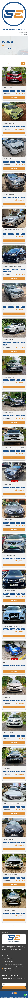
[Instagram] (15, 993)
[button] (7, 32)
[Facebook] (12, 993)
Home (3, 48)
